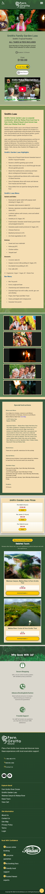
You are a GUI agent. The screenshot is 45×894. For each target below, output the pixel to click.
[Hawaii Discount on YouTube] (4, 775)
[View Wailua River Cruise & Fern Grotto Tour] (22, 612)
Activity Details (22, 593)
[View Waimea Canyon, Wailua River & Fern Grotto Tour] (22, 565)
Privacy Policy (7, 825)
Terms (4, 828)
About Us (5, 815)
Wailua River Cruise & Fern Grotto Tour (22, 628)
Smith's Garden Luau (9, 792)
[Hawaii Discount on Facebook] (9, 775)
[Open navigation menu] (41, 3)
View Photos (22, 72)
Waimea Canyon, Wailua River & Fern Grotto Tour (22, 582)
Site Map (5, 822)
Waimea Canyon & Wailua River (13, 796)
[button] (22, 507)
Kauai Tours (6, 799)
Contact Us (6, 818)
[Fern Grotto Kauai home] (22, 8)
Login (4, 831)
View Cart (5, 802)
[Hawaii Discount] (31, 849)
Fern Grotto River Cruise (11, 789)
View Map (23, 416)
